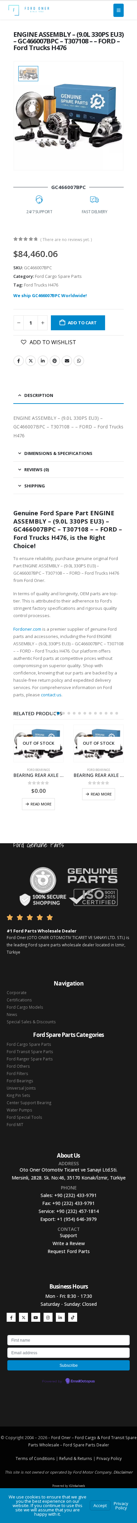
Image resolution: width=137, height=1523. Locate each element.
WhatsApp (78, 360)
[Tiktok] (72, 1317)
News (12, 1014)
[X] (23, 1317)
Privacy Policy (109, 1458)
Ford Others (18, 1066)
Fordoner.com (27, 629)
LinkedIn (43, 360)
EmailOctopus (83, 1381)
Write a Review (69, 1243)
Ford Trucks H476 (41, 285)
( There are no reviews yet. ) (66, 239)
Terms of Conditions (35, 1458)
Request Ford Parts (69, 1251)
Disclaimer (123, 1472)
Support (68, 1235)
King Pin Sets (18, 1095)
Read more (41, 803)
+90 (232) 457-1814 (77, 1211)
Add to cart (82, 323)
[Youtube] (35, 1317)
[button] (53, 713)
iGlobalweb (77, 1486)
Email (67, 360)
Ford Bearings (38, 770)
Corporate (17, 992)
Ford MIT (15, 1124)
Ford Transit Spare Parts (30, 1051)
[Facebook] (11, 1317)
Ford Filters (17, 1073)
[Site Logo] (29, 10)
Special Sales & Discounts (31, 1021)
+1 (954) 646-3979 (77, 1219)
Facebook (18, 360)
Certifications (19, 999)
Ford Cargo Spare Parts (58, 276)
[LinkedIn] (60, 1317)
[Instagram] (48, 1317)
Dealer (102, 1444)
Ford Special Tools (24, 1117)
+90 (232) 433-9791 (75, 1195)
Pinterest (55, 360)
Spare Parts (84, 1444)
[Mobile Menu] (118, 10)
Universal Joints (21, 1088)
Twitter (30, 360)
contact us (51, 695)
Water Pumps (19, 1109)
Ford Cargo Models (25, 1007)
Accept (100, 1505)
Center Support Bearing (29, 1102)
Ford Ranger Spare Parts (30, 1058)
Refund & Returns (75, 1458)
